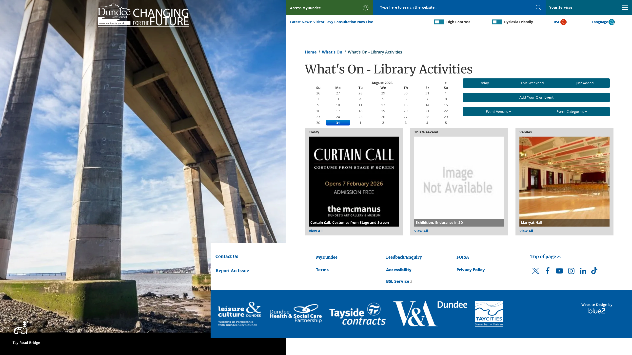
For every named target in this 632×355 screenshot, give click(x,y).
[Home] (143, 14)
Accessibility (399, 269)
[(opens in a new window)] (240, 313)
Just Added (585, 83)
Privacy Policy (470, 269)
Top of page (543, 256)
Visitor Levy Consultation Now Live (343, 21)
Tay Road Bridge (26, 342)
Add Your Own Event (536, 97)
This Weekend (532, 83)
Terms (322, 269)
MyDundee (326, 257)
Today (484, 83)
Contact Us (227, 256)
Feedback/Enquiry (404, 257)
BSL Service (397, 281)
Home (310, 52)
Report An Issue (232, 270)
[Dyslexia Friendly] (497, 21)
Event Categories (570, 111)
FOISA (462, 257)
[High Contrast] (439, 21)
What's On (332, 52)
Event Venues (497, 111)
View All (315, 231)
